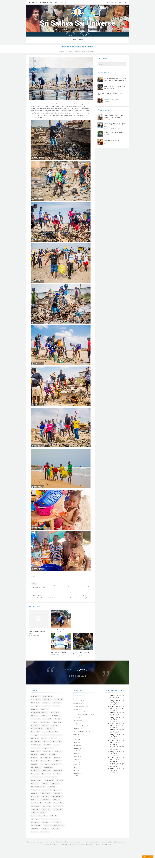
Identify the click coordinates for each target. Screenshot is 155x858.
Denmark (49, 728)
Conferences (107, 128)
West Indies (58, 825)
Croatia (34, 725)
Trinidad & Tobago (38, 812)
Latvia (34, 764)
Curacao (54, 725)
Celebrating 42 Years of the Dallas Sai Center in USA (114, 87)
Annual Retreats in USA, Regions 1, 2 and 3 (115, 133)
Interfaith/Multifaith (79, 706)
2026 (111, 695)
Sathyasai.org (33, 2)
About (81, 40)
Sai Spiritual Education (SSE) (82, 715)
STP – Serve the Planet (80, 731)
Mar (120, 695)
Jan (114, 695)
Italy (43, 754)
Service (72, 51)
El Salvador (56, 735)
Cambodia (55, 715)
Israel (34, 754)
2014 (111, 763)
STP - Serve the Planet (82, 51)
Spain (47, 803)
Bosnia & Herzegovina (39, 712)
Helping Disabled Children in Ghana (81, 653)
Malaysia (48, 767)
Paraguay (52, 786)
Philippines (55, 790)
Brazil (34, 715)
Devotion (113, 128)
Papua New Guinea (37, 786)
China (34, 722)
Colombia (44, 722)
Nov (114, 704)
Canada (47, 719)
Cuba (44, 725)
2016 (111, 752)
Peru (44, 790)
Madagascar (35, 767)
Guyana (47, 744)
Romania (57, 793)
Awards (75, 698)
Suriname (35, 806)
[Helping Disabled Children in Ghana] (87, 641)
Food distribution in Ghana (59, 630)
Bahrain (46, 703)
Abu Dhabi (35, 696)
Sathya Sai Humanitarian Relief (49, 2)
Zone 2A (75, 745)
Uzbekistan (56, 822)
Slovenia (56, 799)
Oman (44, 783)
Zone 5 (111, 144)
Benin (55, 706)
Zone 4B (76, 759)
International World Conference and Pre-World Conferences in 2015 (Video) (115, 124)
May (111, 697)
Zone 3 (75, 751)
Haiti (56, 744)
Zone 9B (75, 776)
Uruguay (34, 822)
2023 (111, 712)
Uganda (34, 819)
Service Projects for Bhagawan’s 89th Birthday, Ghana (37, 631)
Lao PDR (57, 761)
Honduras (35, 748)
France (52, 738)
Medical (76, 728)
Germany (35, 741)
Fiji (43, 738)
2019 (111, 735)
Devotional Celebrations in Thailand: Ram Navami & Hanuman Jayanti (115, 79)
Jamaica (52, 754)
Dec (117, 704)
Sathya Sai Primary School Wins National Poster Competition (113, 116)
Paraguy (34, 790)
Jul (116, 697)
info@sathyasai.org (84, 586)
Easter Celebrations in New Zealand (112, 100)
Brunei (44, 715)
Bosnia (44, 709)
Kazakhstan (45, 757)
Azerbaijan (58, 699)
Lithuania (44, 764)
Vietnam (47, 825)
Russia (34, 796)
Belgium (45, 706)
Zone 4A (76, 756)
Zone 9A (92, 51)
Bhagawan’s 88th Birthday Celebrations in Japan (112, 141)
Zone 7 (34, 832)
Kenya (57, 757)
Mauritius (35, 770)
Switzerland (58, 806)
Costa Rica (57, 722)
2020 (111, 729)
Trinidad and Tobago (39, 816)
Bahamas (35, 703)
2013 (111, 769)
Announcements (77, 695)
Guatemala (35, 744)
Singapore (45, 799)
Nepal (56, 774)
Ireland (58, 751)
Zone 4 (75, 753)
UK (44, 819)
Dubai (34, 735)
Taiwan (34, 809)
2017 (111, 746)
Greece (56, 741)
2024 (111, 706)
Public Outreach (77, 717)
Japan (34, 757)
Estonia (34, 738)
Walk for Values (78, 720)
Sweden (46, 806)
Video (118, 128)
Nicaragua (49, 780)
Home (74, 40)
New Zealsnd (36, 780)
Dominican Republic (50, 732)
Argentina (47, 696)
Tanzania (45, 809)
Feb (117, 695)
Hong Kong (47, 748)
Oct (111, 704)
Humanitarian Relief (79, 726)
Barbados (57, 703)
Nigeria (60, 780)
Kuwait (34, 761)
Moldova (58, 770)
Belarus (34, 706)
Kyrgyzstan (45, 761)
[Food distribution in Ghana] (65, 619)
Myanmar (46, 774)
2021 (111, 723)
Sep (122, 703)
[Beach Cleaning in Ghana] (61, 78)
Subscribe (63, 2)
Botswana (55, 712)
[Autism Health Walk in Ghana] (65, 641)
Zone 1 (112, 119)
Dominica (35, 732)
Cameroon (35, 719)
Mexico (46, 770)
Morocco (34, 774)
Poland (34, 793)
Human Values (78, 712)
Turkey (53, 816)
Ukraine (53, 819)
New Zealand (50, 777)
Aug (119, 697)
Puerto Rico (45, 793)
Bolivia (34, 709)
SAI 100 (45, 796)
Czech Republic (36, 728)
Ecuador (44, 735)
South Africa (36, 803)
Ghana (34, 583)
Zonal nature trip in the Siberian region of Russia (110, 94)
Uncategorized (77, 734)
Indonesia (47, 751)
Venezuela (35, 825)
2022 (111, 718)
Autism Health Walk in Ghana (59, 652)
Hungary (35, 751)
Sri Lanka (58, 803)
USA (45, 822)
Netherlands (36, 777)
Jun (114, 697)
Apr (123, 695)
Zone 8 (44, 832)
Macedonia (56, 764)
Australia (35, 699)
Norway (34, 783)
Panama (54, 783)
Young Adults (76, 740)
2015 (111, 757)
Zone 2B (45, 828)
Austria (46, 699)
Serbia (34, 799)
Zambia (34, 828)
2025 (111, 701)
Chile (57, 719)
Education (106, 119)
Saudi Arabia (57, 796)
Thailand (57, 809)
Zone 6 (55, 828)
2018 (111, 740)
